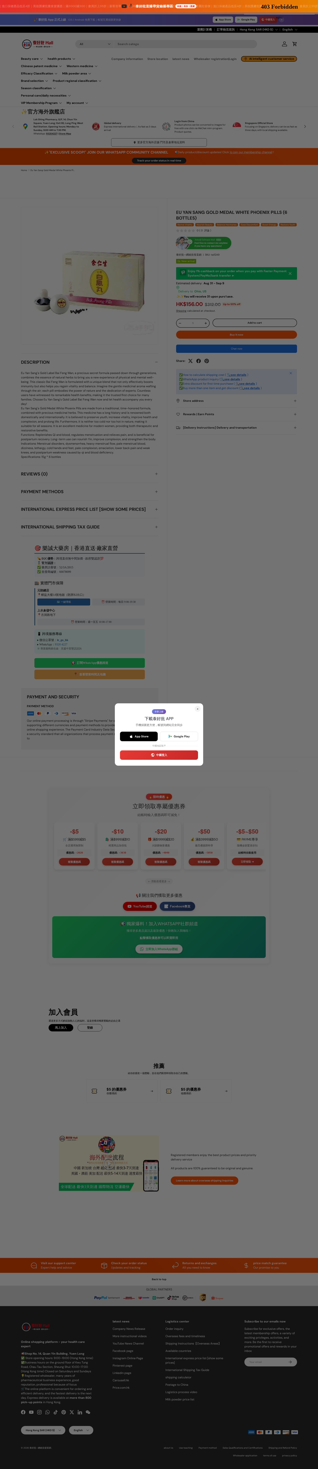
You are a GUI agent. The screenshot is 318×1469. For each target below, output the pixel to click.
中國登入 (161, 755)
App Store (142, 736)
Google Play (182, 736)
